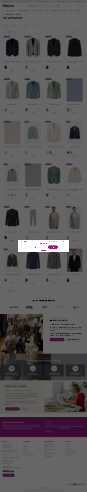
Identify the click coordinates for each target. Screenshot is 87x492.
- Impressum (43, 250)
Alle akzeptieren (53, 247)
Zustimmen (43, 247)
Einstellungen (34, 247)
